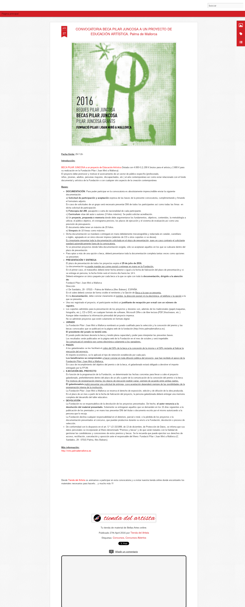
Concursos (118, 537)
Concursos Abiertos (136, 537)
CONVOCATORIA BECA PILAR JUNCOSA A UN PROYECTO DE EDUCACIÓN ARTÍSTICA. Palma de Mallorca (124, 31)
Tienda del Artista (139, 532)
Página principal (10, 13)
